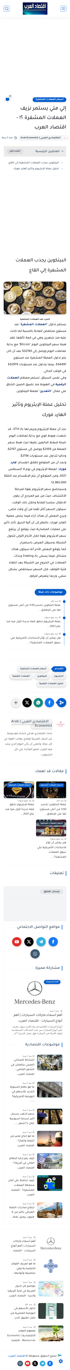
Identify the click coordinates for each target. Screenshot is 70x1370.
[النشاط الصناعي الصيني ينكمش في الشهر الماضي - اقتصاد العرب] (49, 1062)
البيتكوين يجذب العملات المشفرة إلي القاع (34, 162)
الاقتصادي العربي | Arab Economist (40, 138)
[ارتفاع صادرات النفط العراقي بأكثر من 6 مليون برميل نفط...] (49, 1210)
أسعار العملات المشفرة (49, 99)
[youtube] (16, 941)
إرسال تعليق (52, 891)
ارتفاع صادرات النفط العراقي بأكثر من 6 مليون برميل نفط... (21, 1212)
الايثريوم (58, 676)
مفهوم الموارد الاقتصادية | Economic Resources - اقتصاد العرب (21, 1336)
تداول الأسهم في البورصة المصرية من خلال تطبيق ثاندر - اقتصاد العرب (22, 1314)
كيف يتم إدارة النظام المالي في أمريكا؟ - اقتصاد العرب (21, 1163)
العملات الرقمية (21, 676)
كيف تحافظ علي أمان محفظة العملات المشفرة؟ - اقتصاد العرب (21, 1187)
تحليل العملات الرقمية (51, 684)
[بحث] (6, 8)
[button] (49, 702)
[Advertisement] (35, 59)
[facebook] (53, 941)
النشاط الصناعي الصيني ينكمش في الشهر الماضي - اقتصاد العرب (22, 1067)
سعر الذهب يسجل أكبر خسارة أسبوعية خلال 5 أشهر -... (22, 1119)
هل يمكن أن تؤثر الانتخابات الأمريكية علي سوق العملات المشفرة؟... (35, 641)
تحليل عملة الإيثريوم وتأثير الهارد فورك (36, 168)
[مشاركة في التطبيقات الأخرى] (16, 702)
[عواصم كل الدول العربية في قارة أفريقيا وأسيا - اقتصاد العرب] (50, 1289)
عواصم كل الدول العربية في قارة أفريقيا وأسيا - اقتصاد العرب (21, 1291)
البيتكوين (42, 676)
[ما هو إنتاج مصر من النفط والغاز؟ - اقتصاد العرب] (49, 1139)
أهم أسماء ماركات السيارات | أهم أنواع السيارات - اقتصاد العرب (38, 1018)
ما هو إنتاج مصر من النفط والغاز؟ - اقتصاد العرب (22, 1141)
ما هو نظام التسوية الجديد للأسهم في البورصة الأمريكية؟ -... (22, 1094)
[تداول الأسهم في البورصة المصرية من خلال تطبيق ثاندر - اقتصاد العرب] (50, 1311)
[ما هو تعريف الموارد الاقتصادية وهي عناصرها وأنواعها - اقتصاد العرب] (50, 1266)
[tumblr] (35, 953)
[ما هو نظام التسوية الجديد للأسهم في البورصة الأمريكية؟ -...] (49, 1089)
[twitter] (29, 941)
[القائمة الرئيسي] (63, 8)
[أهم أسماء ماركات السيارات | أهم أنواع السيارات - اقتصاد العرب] (50, 1244)
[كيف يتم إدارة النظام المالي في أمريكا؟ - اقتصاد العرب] (49, 1161)
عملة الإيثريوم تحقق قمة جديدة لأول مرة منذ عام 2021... (33, 624)
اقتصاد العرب (16, 1356)
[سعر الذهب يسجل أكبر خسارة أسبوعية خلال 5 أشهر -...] (49, 1116)
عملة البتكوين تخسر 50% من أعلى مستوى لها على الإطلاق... (34, 608)
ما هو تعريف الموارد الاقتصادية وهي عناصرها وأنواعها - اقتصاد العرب (23, 1269)
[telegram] (41, 941)
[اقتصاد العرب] (35, 8)
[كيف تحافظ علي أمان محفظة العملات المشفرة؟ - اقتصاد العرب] (49, 1183)
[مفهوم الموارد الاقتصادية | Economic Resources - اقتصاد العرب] (50, 1333)
